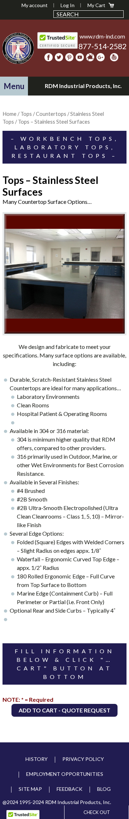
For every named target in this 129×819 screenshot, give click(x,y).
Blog (104, 789)
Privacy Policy (83, 759)
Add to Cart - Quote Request (64, 710)
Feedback (69, 789)
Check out (96, 812)
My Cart (96, 5)
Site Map (30, 789)
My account (35, 5)
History (36, 759)
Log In (68, 5)
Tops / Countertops (43, 113)
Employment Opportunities (64, 774)
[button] (14, 86)
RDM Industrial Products (18, 48)
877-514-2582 (102, 46)
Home (9, 113)
